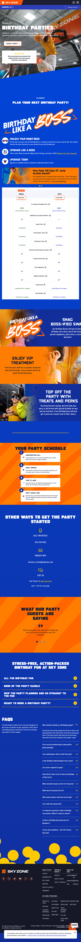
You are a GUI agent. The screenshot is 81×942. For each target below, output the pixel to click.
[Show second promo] (41, 185)
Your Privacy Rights (58, 926)
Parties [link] (57, 875)
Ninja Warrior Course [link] (63, 910)
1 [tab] (37, 642)
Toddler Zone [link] (74, 901)
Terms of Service (46, 926)
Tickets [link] (45, 874)
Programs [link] (45, 891)
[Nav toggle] (77, 2)
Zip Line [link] (63, 915)
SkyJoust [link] (54, 901)
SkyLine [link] (54, 911)
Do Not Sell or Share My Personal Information (52, 935)
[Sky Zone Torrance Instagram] (9, 878)
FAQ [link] (68, 884)
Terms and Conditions (59, 181)
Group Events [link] (59, 879)
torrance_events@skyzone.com (40, 562)
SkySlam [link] (45, 906)
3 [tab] (44, 642)
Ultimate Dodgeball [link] (45, 911)
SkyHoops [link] (45, 919)
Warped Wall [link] (65, 901)
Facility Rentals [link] (60, 882)
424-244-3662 (40, 542)
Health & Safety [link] (48, 887)
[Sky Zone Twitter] (14, 878)
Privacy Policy (35, 926)
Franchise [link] (70, 881)
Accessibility (61, 927)
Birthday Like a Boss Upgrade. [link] (67, 153)
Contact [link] (75, 884)
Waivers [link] (45, 884)
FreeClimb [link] (64, 904)
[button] (8, 7)
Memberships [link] (47, 877)
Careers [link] (76, 881)
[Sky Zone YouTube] (20, 878)
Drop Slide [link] (55, 908)
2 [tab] (40, 642)
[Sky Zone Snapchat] (25, 878)
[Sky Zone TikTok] (31, 878)
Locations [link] (70, 875)
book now (21, 198)
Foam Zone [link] (45, 915)
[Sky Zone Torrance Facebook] (3, 878)
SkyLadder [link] (55, 904)
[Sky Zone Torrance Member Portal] (73, 2)
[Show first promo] (39, 185)
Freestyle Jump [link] (45, 902)
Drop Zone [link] (54, 915)
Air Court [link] (73, 904)
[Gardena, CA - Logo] (14, 2)
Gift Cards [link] (45, 880)
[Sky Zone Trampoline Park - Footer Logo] (15, 871)
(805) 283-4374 (46, 581)
